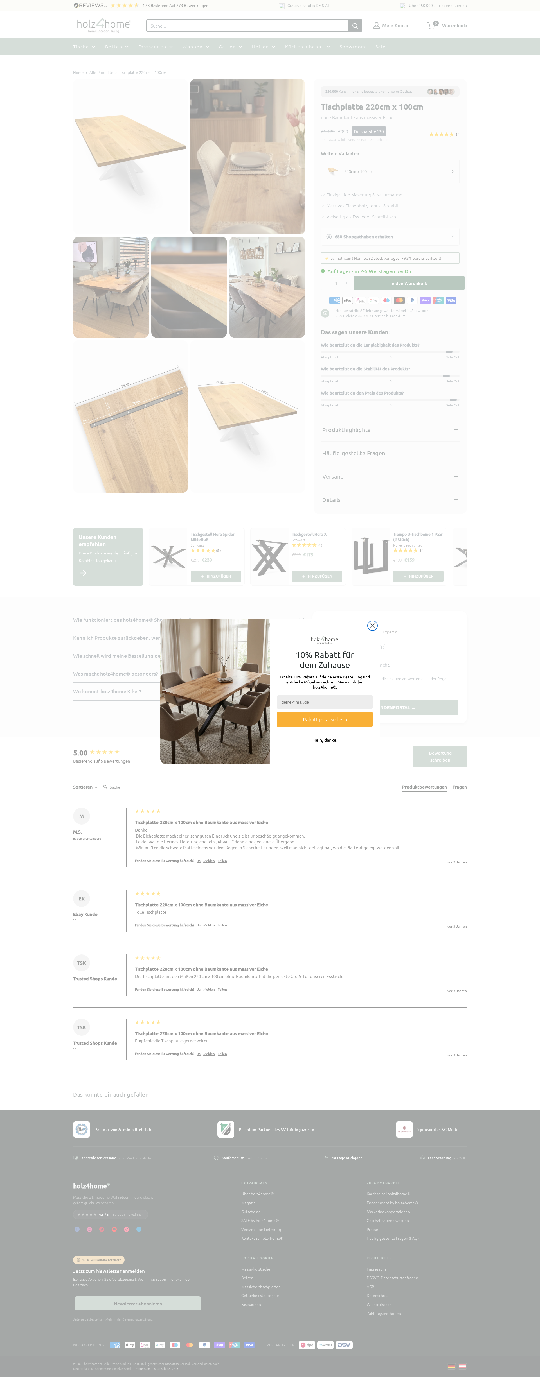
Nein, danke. (325, 740)
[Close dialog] (372, 626)
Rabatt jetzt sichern (325, 719)
